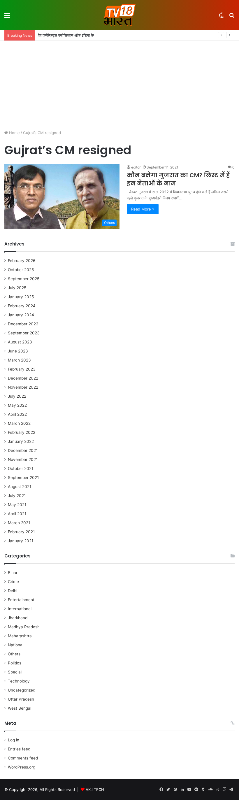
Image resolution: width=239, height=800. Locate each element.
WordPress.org (21, 767)
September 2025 (23, 278)
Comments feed (23, 758)
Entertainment (21, 599)
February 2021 (21, 531)
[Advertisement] (119, 84)
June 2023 (18, 351)
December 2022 (23, 378)
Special (15, 672)
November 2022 (23, 387)
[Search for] (232, 17)
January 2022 (21, 441)
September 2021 (23, 477)
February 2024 (22, 305)
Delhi (12, 590)
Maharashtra (20, 636)
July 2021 (17, 495)
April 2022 (17, 414)
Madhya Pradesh (24, 626)
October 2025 (21, 269)
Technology (19, 681)
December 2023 (23, 324)
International (19, 608)
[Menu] (7, 17)
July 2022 (17, 396)
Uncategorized (21, 690)
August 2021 (19, 486)
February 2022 (21, 432)
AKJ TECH (95, 789)
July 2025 (17, 287)
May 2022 (17, 405)
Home (14, 132)
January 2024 (21, 315)
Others (14, 654)
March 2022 (19, 423)
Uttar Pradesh (21, 699)
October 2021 (20, 468)
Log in (13, 740)
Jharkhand (17, 617)
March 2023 (19, 360)
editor (135, 167)
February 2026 (22, 260)
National (15, 645)
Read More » (142, 209)
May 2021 (17, 504)
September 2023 (24, 333)
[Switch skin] (221, 17)
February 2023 (22, 369)
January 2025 (21, 296)
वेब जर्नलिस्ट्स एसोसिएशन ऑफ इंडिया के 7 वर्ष (70, 35)
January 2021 (20, 540)
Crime (13, 581)
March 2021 (19, 522)
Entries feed (19, 749)
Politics (14, 663)
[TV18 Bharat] (120, 15)
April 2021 (17, 513)
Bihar (12, 572)
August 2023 (20, 342)
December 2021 (23, 450)
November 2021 (23, 459)
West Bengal (19, 708)
